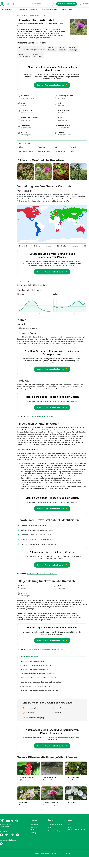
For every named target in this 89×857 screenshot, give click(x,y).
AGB (49, 827)
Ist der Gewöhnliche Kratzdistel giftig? (33, 661)
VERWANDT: (35, 416)
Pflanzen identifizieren (49, 10)
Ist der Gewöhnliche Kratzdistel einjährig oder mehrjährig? (40, 690)
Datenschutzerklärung (55, 824)
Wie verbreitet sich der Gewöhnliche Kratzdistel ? (37, 674)
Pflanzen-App (67, 10)
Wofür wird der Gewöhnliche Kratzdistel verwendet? (38, 678)
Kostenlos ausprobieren (66, 4)
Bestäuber (28, 341)
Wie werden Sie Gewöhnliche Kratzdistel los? (36, 665)
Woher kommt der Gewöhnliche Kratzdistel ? (35, 686)
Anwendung (32, 833)
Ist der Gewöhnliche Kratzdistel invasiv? (34, 669)
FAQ (69, 824)
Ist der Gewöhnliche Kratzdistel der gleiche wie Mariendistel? (41, 682)
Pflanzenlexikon (22, 15)
